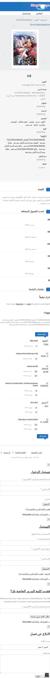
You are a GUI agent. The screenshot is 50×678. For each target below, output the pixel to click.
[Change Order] (16, 211)
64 (48, 243)
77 (36, 376)
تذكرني (47, 499)
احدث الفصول (36, 452)
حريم (38, 121)
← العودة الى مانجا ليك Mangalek (36, 514)
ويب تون (28, 124)
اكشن (36, 19)
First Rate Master (24, 19)
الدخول (47, 574)
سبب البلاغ (45, 641)
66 (49, 219)
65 (49, 231)
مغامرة (42, 124)
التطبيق (39, 13)
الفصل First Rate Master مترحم (25, 320)
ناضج (36, 124)
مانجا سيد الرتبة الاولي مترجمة (10, 322)
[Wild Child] (44, 344)
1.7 (36, 429)
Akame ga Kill (32, 366)
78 (36, 371)
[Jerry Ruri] (44, 406)
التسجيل (44, 526)
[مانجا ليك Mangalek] (40, 9)
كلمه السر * (45, 489)
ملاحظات (46, 653)
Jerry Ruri (34, 402)
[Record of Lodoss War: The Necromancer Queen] (44, 385)
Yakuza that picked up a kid (27, 353)
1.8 (36, 425)
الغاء (38, 676)
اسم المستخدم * (43, 539)
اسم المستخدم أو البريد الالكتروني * (36, 479)
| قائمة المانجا (20, 452)
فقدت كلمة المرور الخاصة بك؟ (37, 509)
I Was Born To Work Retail (28, 419)
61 (49, 280)
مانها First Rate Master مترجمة (24, 149)
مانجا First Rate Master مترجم (26, 144)
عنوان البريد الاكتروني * (40, 549)
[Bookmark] (36, 175)
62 (49, 268)
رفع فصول (26, 13)
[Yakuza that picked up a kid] (44, 355)
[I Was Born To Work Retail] (44, 421)
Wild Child (34, 341)
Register (20, 304)
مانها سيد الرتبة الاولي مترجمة (18, 324)
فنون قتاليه (22, 121)
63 (49, 256)
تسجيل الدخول (40, 472)
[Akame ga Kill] (44, 371)
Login (28, 304)
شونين (31, 121)
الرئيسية (43, 19)
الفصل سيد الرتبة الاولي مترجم (25, 142)
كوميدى (14, 121)
